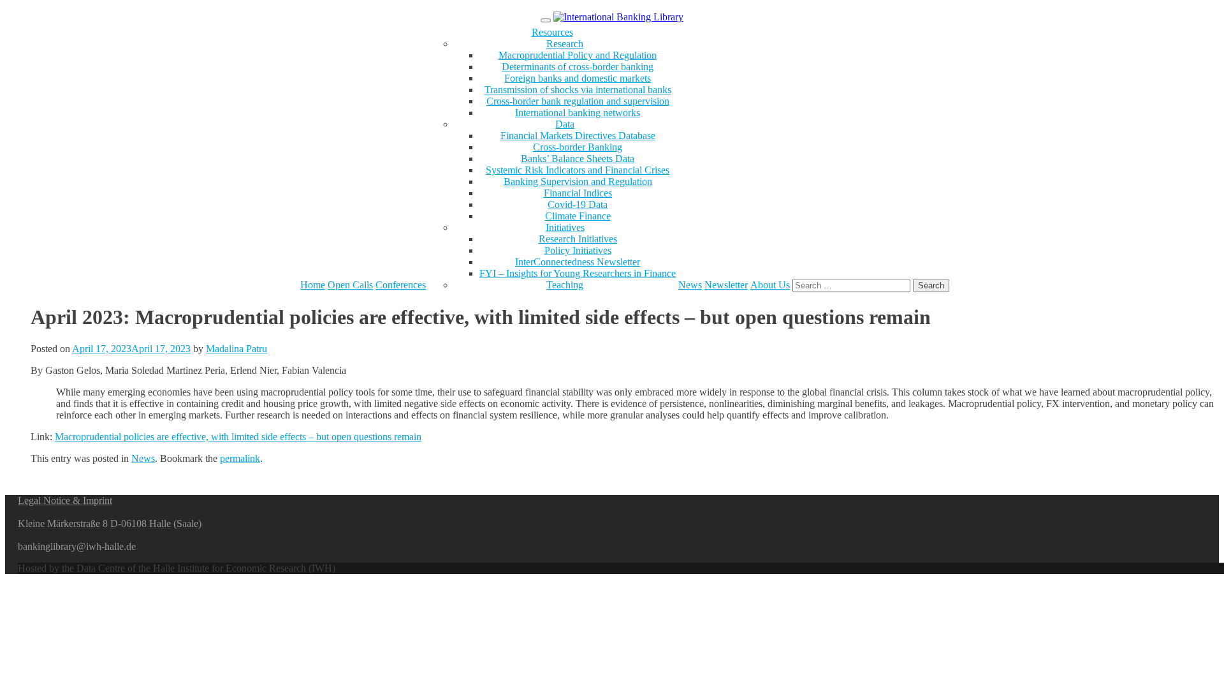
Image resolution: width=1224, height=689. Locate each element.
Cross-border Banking (577, 147)
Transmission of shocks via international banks (577, 89)
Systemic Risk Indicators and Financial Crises (577, 170)
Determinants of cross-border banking (577, 66)
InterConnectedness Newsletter (577, 261)
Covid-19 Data (578, 204)
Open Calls (350, 284)
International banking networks (577, 112)
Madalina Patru (236, 348)
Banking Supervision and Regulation (578, 181)
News (690, 284)
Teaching (564, 284)
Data (564, 124)
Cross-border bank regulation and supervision (577, 101)
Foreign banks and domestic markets (577, 78)
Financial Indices (578, 193)
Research (564, 43)
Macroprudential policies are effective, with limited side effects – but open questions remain (238, 436)
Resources (552, 32)
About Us (770, 284)
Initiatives (565, 227)
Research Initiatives (578, 238)
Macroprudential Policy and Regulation (578, 55)
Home (312, 284)
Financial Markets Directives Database (577, 135)
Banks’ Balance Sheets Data (577, 158)
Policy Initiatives (577, 250)
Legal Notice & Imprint (65, 500)
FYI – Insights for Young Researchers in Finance (577, 273)
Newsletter (726, 284)
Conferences (400, 284)
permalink (240, 458)
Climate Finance (578, 216)
